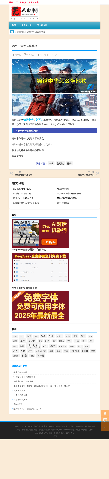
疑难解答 (91, 426)
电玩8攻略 (18, 403)
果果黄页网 (17, 156)
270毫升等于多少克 (23, 175)
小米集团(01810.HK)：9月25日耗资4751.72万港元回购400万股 (41, 385)
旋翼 (22, 346)
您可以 (39, 119)
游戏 (79, 346)
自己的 (75, 351)
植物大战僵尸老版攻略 (23, 381)
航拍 (85, 351)
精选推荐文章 (74, 426)
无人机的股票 (19, 390)
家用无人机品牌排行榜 (23, 198)
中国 (29, 336)
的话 (30, 351)
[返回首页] (104, 413)
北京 (15, 341)
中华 (30, 119)
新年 (14, 346)
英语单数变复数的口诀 (67, 198)
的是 (23, 351)
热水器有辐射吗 (20, 372)
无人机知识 (21, 2)
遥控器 (15, 355)
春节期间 (62, 346)
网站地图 (83, 426)
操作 (83, 341)
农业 (68, 336)
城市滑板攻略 (63, 188)
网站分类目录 (62, 426)
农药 (75, 336)
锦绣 (25, 119)
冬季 (90, 336)
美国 (66, 350)
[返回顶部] (104, 427)
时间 (45, 346)
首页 (11, 2)
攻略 (91, 340)
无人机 (34, 345)
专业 (21, 336)
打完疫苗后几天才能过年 (24, 376)
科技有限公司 (41, 351)
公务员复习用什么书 (22, 188)
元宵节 (59, 336)
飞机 (32, 355)
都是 (24, 355)
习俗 (35, 336)
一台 (15, 336)
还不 (93, 351)
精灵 (51, 351)
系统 (58, 351)
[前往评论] (104, 420)
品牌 (22, 340)
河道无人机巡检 (20, 394)
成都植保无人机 (20, 399)
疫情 (87, 346)
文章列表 (21, 31)
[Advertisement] (54, 459)
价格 (43, 336)
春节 (52, 346)
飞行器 (40, 355)
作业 (51, 336)
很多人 (61, 341)
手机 (69, 340)
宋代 (47, 340)
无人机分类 (34, 2)
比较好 (72, 346)
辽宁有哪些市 (63, 202)
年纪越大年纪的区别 (22, 193)
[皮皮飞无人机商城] (24, 5)
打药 (77, 340)
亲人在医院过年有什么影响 (69, 193)
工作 (54, 341)
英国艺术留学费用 (86, 175)
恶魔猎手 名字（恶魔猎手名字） (27, 408)
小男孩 (54, 436)
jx (20, 55)
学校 (40, 341)
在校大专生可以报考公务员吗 (26, 202)
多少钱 (31, 340)
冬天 (83, 336)
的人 (15, 350)
